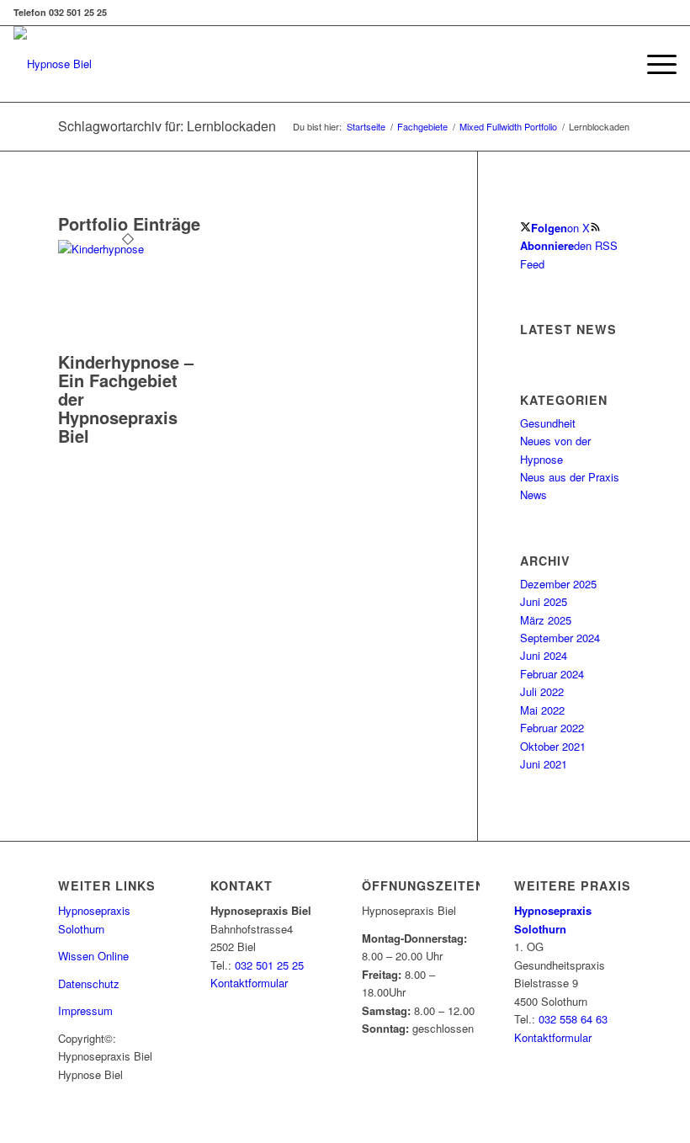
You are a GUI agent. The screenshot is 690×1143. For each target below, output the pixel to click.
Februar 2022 (552, 728)
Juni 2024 (543, 655)
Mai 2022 (542, 710)
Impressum (85, 1010)
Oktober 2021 (553, 746)
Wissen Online (93, 956)
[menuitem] (653, 64)
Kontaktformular (249, 983)
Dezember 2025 (558, 584)
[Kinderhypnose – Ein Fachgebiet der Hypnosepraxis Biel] (128, 249)
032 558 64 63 (573, 1019)
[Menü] (653, 64)
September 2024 (560, 638)
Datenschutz (88, 983)
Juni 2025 (543, 601)
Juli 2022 (542, 691)
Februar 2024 (552, 674)
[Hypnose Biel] (52, 64)
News (533, 494)
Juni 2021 (543, 764)
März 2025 (545, 620)
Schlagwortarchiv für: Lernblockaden (167, 126)
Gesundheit (548, 423)
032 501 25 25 (269, 965)
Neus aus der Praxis (569, 477)
